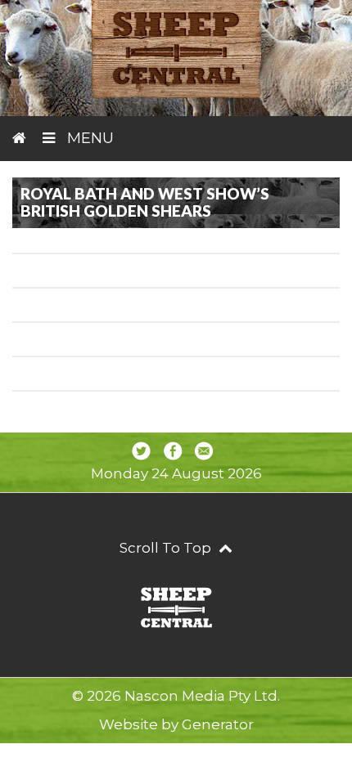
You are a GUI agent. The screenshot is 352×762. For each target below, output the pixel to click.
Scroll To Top (167, 548)
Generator (218, 724)
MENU (88, 138)
